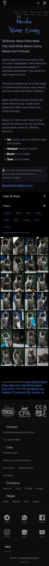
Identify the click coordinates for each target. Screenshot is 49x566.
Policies (28, 488)
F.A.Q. (18, 488)
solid (37, 220)
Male (33, 15)
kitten (38, 213)
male (6, 220)
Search (36, 501)
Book (26, 501)
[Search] (38, 3)
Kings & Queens (26, 468)
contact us (38, 392)
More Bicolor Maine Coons (17, 185)
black (18, 213)
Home (6, 501)
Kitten (26, 15)
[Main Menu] (44, 3)
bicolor (7, 213)
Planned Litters (10, 453)
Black (19, 15)
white (7, 227)
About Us (7, 488)
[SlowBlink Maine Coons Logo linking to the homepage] (12, 3)
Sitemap (16, 501)
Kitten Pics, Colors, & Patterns (17, 460)
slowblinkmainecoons (28, 558)
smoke (26, 220)
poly (16, 220)
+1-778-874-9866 (11, 439)
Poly (39, 15)
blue (29, 213)
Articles (39, 488)
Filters (6, 205)
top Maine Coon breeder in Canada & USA (22, 390)
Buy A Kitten (9, 468)
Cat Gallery (8, 475)
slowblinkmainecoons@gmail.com (19, 432)
